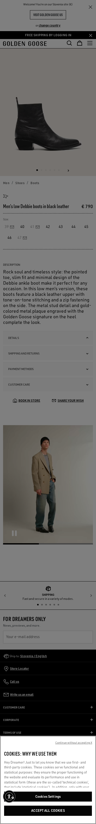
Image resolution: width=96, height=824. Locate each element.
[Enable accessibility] (9, 796)
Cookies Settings (48, 796)
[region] (48, 780)
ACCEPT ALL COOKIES (48, 810)
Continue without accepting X (73, 742)
